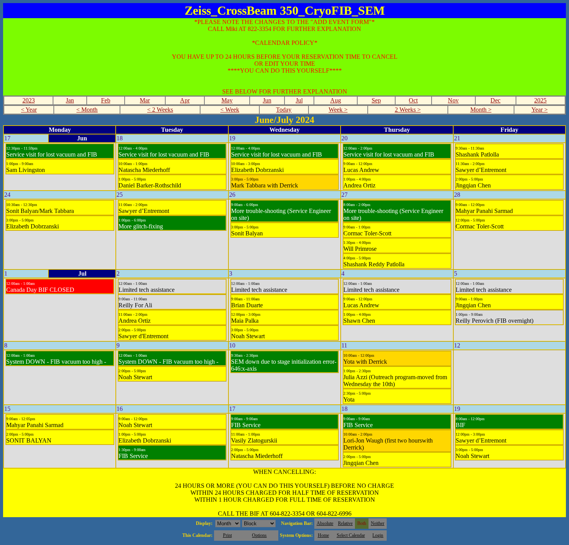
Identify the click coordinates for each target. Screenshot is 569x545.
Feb (105, 100)
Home (323, 535)
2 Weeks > (408, 109)
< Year (29, 109)
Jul (299, 100)
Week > (338, 109)
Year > (539, 109)
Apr (185, 100)
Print (227, 535)
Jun (267, 100)
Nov (453, 100)
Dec (495, 100)
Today (283, 109)
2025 (540, 100)
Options (259, 535)
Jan (70, 100)
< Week (229, 109)
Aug (335, 100)
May (227, 100)
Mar (145, 100)
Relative (345, 523)
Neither (377, 523)
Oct (413, 100)
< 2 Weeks (160, 109)
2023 (28, 100)
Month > (481, 109)
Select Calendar (351, 535)
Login (377, 535)
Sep (376, 100)
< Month (87, 109)
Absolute (325, 523)
